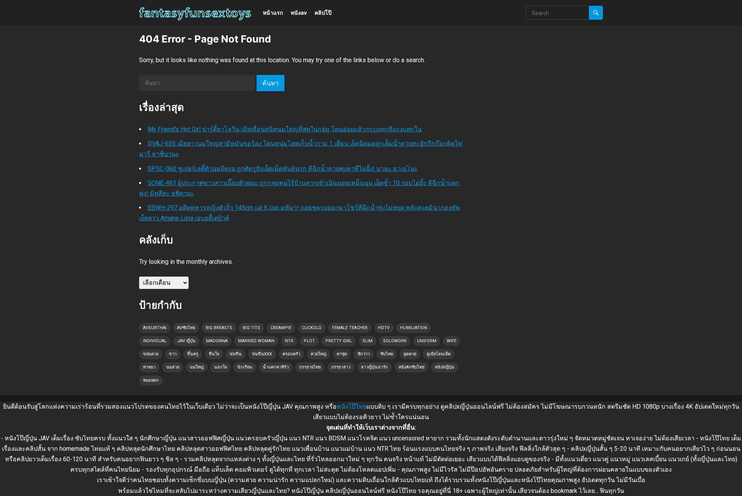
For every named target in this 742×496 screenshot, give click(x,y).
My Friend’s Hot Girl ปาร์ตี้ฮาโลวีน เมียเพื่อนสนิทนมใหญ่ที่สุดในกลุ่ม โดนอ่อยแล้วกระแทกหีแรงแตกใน (285, 129)
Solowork (395, 340)
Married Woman (256, 340)
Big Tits (251, 327)
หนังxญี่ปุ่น (444, 367)
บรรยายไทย (310, 367)
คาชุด (342, 354)
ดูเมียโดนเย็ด (439, 354)
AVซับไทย (186, 327)
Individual (155, 340)
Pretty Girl (338, 340)
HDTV (384, 327)
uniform (426, 340)
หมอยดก (151, 380)
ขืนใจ (214, 354)
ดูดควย (409, 354)
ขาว (173, 354)
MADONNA (217, 340)
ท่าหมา (149, 367)
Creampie (281, 327)
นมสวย (172, 367)
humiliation (413, 327)
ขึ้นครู (192, 354)
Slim (367, 340)
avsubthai (155, 327)
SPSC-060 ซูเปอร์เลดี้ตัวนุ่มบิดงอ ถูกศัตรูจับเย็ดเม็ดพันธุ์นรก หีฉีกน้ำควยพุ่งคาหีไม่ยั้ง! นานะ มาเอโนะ (283, 168)
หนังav (299, 12)
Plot (309, 340)
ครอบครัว (291, 354)
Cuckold (312, 327)
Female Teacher (350, 327)
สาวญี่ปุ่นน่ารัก (374, 367)
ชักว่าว (363, 354)
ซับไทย (386, 354)
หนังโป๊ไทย (351, 406)
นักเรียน (244, 367)
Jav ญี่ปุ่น (186, 340)
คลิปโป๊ (323, 12)
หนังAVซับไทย (411, 367)
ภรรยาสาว (341, 367)
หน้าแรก (273, 12)
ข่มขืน (236, 354)
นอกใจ (220, 367)
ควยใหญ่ (318, 354)
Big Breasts (219, 327)
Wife (451, 340)
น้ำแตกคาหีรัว (276, 367)
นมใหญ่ (197, 367)
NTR (289, 340)
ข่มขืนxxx (262, 354)
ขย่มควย (150, 354)
